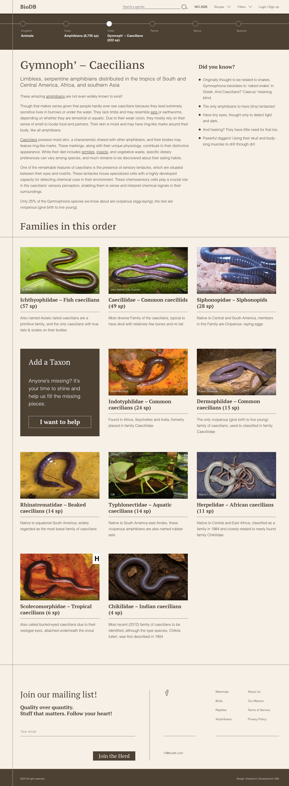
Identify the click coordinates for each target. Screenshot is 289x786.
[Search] (185, 7)
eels (154, 112)
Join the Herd (114, 756)
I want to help (60, 422)
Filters (241, 7)
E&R (276, 778)
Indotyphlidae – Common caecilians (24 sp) (140, 404)
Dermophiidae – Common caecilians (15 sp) (228, 404)
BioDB (28, 6)
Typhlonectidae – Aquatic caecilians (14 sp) (140, 507)
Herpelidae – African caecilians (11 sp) (235, 507)
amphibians (55, 96)
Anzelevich (251, 778)
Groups (219, 7)
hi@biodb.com (173, 753)
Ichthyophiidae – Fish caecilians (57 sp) (59, 302)
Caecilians (28, 139)
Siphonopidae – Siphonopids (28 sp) (232, 302)
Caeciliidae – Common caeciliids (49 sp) (148, 302)
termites (88, 151)
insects (102, 151)
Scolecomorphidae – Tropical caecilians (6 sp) (56, 609)
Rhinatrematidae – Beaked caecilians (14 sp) (53, 507)
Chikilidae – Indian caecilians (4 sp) (145, 609)
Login (262, 7)
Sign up (274, 7)
